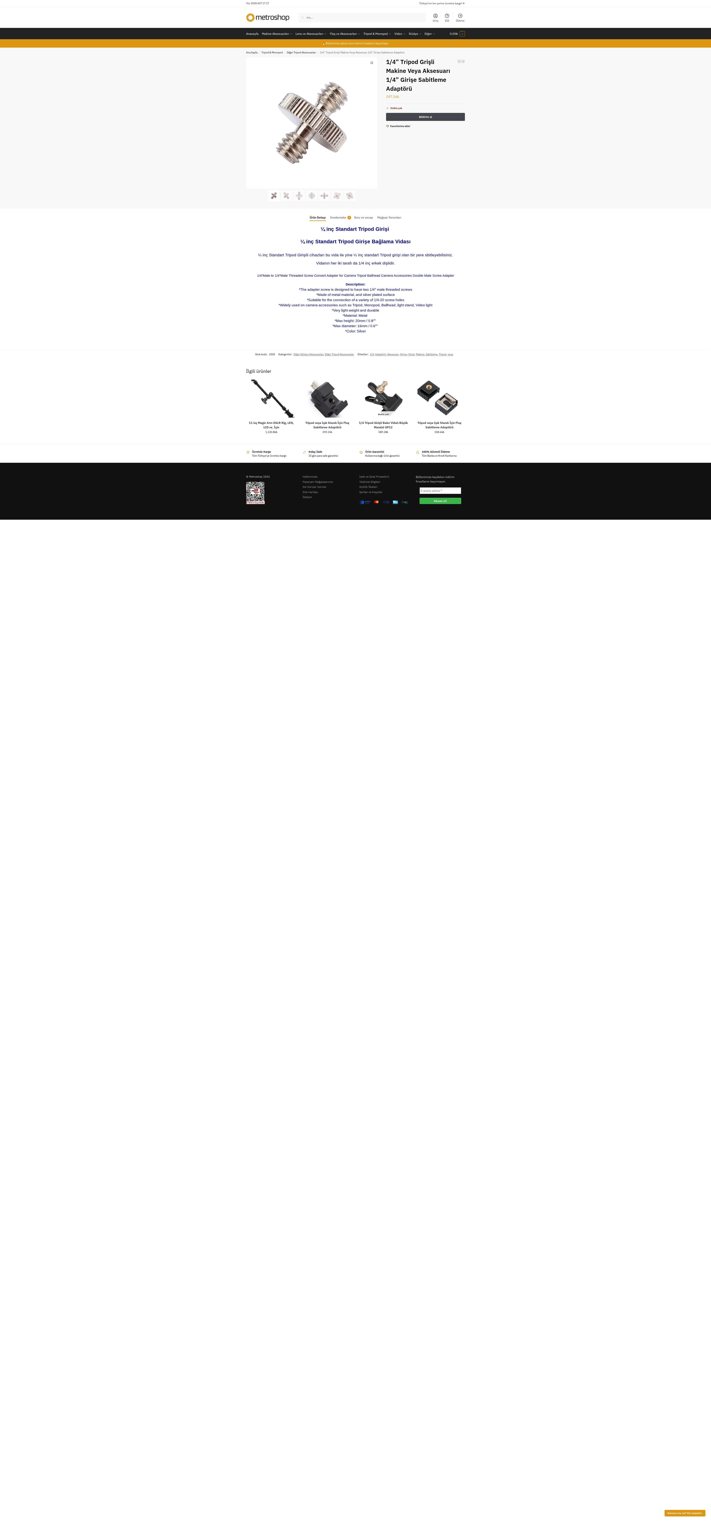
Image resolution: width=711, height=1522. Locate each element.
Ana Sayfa (251, 52)
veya (450, 354)
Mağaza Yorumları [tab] (389, 217)
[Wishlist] (291, 385)
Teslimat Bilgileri (369, 482)
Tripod (442, 354)
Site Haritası (310, 492)
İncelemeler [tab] (340, 217)
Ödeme (460, 20)
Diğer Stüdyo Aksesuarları (309, 354)
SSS (447, 20)
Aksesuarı (393, 354)
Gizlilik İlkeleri (368, 487)
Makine (420, 354)
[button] (457, 33)
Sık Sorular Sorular (315, 487)
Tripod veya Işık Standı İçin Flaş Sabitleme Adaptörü (327, 425)
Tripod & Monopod (272, 52)
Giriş (435, 20)
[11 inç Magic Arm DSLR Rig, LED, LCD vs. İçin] (271, 399)
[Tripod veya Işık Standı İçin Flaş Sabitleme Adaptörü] (327, 399)
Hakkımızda (310, 476)
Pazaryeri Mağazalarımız (318, 482)
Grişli (411, 354)
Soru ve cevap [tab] (363, 217)
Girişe (403, 354)
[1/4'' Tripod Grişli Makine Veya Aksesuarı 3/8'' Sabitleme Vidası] (463, 61)
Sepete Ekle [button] (271, 440)
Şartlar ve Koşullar (371, 492)
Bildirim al (383, 440)
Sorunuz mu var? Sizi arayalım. (685, 1513)
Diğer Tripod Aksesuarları (301, 52)
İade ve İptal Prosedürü (374, 476)
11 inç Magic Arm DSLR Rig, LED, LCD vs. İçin (271, 425)
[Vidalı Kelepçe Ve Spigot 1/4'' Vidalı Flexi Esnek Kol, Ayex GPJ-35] (459, 61)
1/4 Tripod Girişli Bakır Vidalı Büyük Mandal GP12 (383, 425)
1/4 (372, 354)
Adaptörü (380, 354)
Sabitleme (432, 354)
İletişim (307, 497)
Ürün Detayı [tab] (318, 217)
